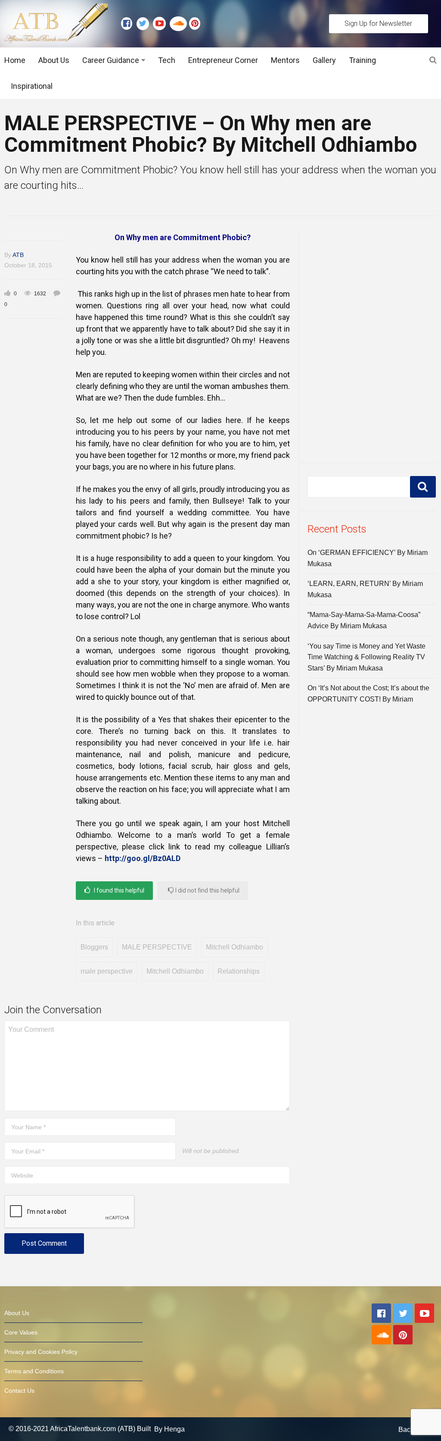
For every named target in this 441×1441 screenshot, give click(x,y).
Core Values (20, 1332)
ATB (18, 254)
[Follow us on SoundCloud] (179, 23)
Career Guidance (110, 60)
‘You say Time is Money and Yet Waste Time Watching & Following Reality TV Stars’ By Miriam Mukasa (366, 657)
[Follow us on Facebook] (129, 23)
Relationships (238, 971)
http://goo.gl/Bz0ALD (142, 858)
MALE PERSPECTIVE (157, 947)
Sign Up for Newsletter (378, 23)
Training (362, 60)
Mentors (285, 60)
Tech (166, 60)
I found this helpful (118, 890)
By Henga (169, 1429)
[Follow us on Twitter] (145, 23)
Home (14, 60)
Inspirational (32, 86)
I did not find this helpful (206, 890)
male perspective (107, 971)
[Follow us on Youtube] (161, 23)
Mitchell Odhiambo (234, 947)
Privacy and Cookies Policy (41, 1351)
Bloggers (94, 947)
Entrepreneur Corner (223, 60)
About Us (53, 60)
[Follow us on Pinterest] (192, 23)
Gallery (324, 60)
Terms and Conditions (34, 1371)
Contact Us (19, 1390)
